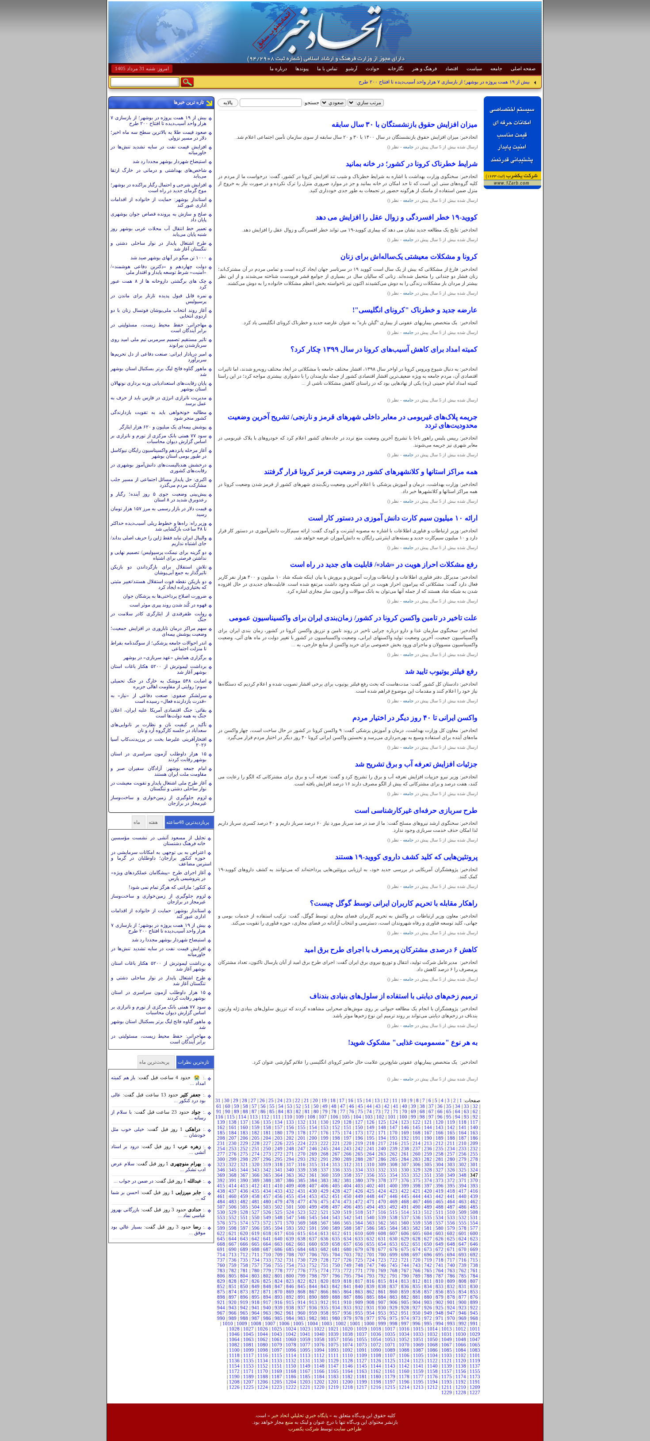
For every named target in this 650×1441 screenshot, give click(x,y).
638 (302, 1238)
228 (256, 1143)
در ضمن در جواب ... (133, 1180)
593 (290, 1228)
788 (428, 1275)
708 (290, 1254)
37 (431, 1106)
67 (431, 1111)
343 (256, 1169)
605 (417, 1233)
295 (279, 1159)
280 (451, 1159)
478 (290, 1201)
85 (272, 1111)
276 (233, 1154)
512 (428, 1212)
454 (302, 1196)
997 (405, 1323)
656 (359, 1244)
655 (371, 1244)
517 (371, 1212)
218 (371, 1143)
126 (371, 1122)
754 (290, 1265)
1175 (446, 1376)
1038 (347, 1334)
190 (428, 1138)
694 (451, 1254)
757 (256, 1265)
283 (417, 1159)
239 (394, 1148)
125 (382, 1122)
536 (417, 1217)
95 (448, 1116)
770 (371, 1270)
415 (221, 1185)
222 (325, 1143)
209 (474, 1143)
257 (451, 1154)
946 (462, 1313)
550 (256, 1217)
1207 (248, 1381)
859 (405, 1291)
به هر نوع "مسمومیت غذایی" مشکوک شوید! (413, 1042)
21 (306, 1100)
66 (440, 1111)
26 (262, 1100)
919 (244, 1302)
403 (359, 1185)
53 (289, 1106)
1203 (305, 1381)
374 (428, 1180)
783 (221, 1270)
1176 (432, 1376)
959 (313, 1313)
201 (302, 1138)
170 (394, 1132)
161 (233, 1127)
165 (451, 1132)
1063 (248, 1339)
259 (428, 1154)
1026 (262, 1328)
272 (279, 1154)
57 (254, 1106)
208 (221, 1138)
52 (298, 1106)
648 (451, 1244)
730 (302, 1260)
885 (371, 1297)
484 (221, 1201)
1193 (446, 1381)
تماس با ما (327, 68)
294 (290, 1159)
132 (302, 1122)
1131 (305, 1360)
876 (474, 1297)
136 (256, 1122)
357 (359, 1175)
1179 (390, 1376)
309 (382, 1164)
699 (394, 1254)
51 (307, 1106)
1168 (291, 1371)
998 (394, 1323)
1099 (248, 1350)
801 (279, 1275)
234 (451, 1148)
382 (336, 1180)
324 (474, 1169)
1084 (460, 1350)
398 (417, 1185)
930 (382, 1307)
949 (428, 1313)
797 (325, 1275)
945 (474, 1313)
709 (279, 1254)
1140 (432, 1366)
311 (359, 1164)
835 (417, 1286)
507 (221, 1207)
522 (313, 1212)
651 (417, 1244)
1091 (361, 1350)
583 (405, 1228)
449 (359, 1196)
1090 (376, 1350)
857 (428, 1291)
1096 (291, 1350)
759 (233, 1265)
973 (417, 1318)
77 (342, 1111)
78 (333, 1111)
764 (440, 1270)
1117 (248, 1355)
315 (313, 1164)
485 (474, 1207)
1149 (305, 1366)
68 (422, 1111)
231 (221, 1143)
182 (256, 1132)
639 (290, 1238)
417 (462, 1191)
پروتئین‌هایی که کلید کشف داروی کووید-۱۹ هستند (406, 857)
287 (371, 1159)
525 (279, 1212)
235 (440, 1148)
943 (233, 1307)
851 (233, 1286)
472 (359, 1201)
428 (336, 1191)
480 (267, 1201)
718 (440, 1260)
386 (290, 1180)
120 (440, 1122)
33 (466, 1106)
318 (279, 1164)
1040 (319, 1334)
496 (348, 1207)
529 (233, 1212)
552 (233, 1217)
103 (369, 1116)
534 (440, 1217)
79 (325, 1111)
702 (359, 1254)
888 (336, 1297)
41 (395, 1106)
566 (336, 1222)
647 (462, 1244)
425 (371, 1191)
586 (371, 1228)
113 (254, 1116)
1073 (361, 1344)
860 (394, 1291)
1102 (460, 1355)
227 (267, 1143)
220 (348, 1143)
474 (336, 1201)
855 (451, 1291)
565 (348, 1222)
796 (336, 1275)
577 (474, 1228)
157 (279, 1127)
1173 (475, 1376)
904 (417, 1302)
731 (290, 1260)
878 (451, 1297)
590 (325, 1228)
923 (462, 1307)
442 (440, 1196)
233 (462, 1148)
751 (325, 1265)
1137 (475, 1366)
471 (371, 1201)
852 (221, 1286)
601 (462, 1233)
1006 (284, 1323)
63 (466, 1111)
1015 (418, 1328)
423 (394, 1191)
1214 (404, 1387)
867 (313, 1291)
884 (382, 1297)
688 (256, 1249)
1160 (404, 1371)
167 (428, 1132)
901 (451, 1302)
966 (233, 1313)
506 (233, 1207)
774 (325, 1270)
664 (267, 1244)
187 (462, 1138)
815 (382, 1281)
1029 (475, 1334)
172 (371, 1132)
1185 (305, 1376)
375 (417, 1180)
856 (440, 1291)
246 (313, 1148)
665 (256, 1244)
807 (474, 1281)
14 (368, 1100)
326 (451, 1169)
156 (290, 1127)
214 (417, 1143)
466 (428, 1201)
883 (394, 1297)
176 (325, 1132)
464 (451, 1201)
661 (302, 1244)
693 (462, 1254)
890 (313, 1297)
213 (428, 1143)
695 (440, 1254)
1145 (361, 1366)
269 (313, 1154)
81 (307, 1111)
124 (394, 1122)
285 (394, 1159)
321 (244, 1164)
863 (359, 1291)
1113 (305, 1355)
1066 (460, 1344)
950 (417, 1313)
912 (325, 1302)
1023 (305, 1328)
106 (334, 1116)
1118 (234, 1355)
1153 (248, 1366)
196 (359, 1138)
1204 (291, 1381)
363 (290, 1175)
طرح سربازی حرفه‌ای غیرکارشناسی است (416, 810)
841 (348, 1286)
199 (325, 1138)
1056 (347, 1339)
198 (336, 1138)
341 (279, 1169)
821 (313, 1281)
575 (233, 1222)
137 (244, 1122)
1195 (418, 1381)
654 (382, 1244)
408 (302, 1185)
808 (462, 1281)
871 (267, 1291)
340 (290, 1169)
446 (394, 1196)
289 (348, 1159)
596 (256, 1228)
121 (428, 1122)
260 (417, 1154)
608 (382, 1233)
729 (313, 1260)
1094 (319, 1350)
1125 (390, 1360)
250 (267, 1148)
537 (405, 1217)
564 (359, 1222)
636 (325, 1238)
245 (325, 1148)
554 (474, 1222)
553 (221, 1217)
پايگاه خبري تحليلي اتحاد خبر (299, 1415)
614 (313, 1233)
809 (451, 1281)
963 (267, 1313)
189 (440, 1138)
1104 (432, 1355)
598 (233, 1228)
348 (462, 1175)
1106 (404, 1355)
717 (451, 1260)
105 (346, 1116)
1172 (234, 1371)
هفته (153, 822)
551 (244, 1217)
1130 (319, 1360)
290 (336, 1159)
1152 (262, 1366)
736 (233, 1260)
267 (336, 1154)
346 (221, 1169)
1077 (305, 1344)
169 (405, 1132)
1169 (276, 1371)
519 (348, 1212)
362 (302, 1175)
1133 (276, 1360)
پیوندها (302, 68)
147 (394, 1127)
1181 (361, 1376)
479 (279, 1201)
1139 (446, 1366)
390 (244, 1180)
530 (221, 1212)
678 (371, 1249)
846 (290, 1286)
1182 (347, 1376)
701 (371, 1254)
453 (313, 1196)
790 (405, 1275)
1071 (390, 1344)
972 (428, 1318)
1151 (276, 1366)
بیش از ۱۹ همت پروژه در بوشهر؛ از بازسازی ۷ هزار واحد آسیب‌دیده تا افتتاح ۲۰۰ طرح (444, 81)
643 (244, 1238)
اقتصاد (451, 68)
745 (394, 1265)
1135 (248, 1360)
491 (405, 1207)
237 (417, 1148)
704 (336, 1254)
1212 (432, 1387)
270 (302, 1154)
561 (394, 1222)
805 (233, 1275)
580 (440, 1228)
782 (233, 1270)
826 (256, 1281)
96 (440, 1116)
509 (462, 1212)
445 (405, 1196)
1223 (276, 1387)
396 (440, 1185)
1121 (446, 1360)
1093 (333, 1350)
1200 (347, 1381)
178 (302, 1132)
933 (348, 1307)
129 (336, 1122)
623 (474, 1238)
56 (263, 1106)
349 (451, 1175)
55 (272, 1106)
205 (256, 1138)
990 (221, 1318)
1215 (390, 1387)
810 (440, 1281)
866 (325, 1291)
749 (348, 1265)
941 (256, 1307)
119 (451, 1122)
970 (451, 1318)
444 (417, 1196)
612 (336, 1233)
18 (333, 1100)
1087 (418, 1350)
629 (405, 1238)
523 (302, 1212)
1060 (291, 1339)
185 (221, 1132)
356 (371, 1175)
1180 (376, 1376)
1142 (404, 1366)
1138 (460, 1366)
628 (417, 1238)
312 (348, 1164)
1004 (312, 1323)
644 (233, 1238)
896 (244, 1297)
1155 (475, 1371)
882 (405, 1297)
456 (279, 1196)
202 (290, 1138)
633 (359, 1238)
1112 (319, 1355)
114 (242, 1116)
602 (451, 1233)
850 (244, 1286)
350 (440, 1175)
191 (417, 1138)
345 (233, 1169)
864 (348, 1291)
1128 (347, 1360)
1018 (376, 1328)
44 (369, 1106)
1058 (319, 1339)
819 (336, 1281)
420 (428, 1191)
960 (302, 1313)
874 (233, 1291)
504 (256, 1207)
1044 (262, 1334)
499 (313, 1207)
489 (428, 1207)
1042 (291, 1334)
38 (422, 1106)
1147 (333, 1366)
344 (244, 1169)
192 (405, 1138)
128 (348, 1122)
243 (348, 1148)
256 (462, 1154)
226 (279, 1143)
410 (279, 1185)
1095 (305, 1350)
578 (462, 1228)
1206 (262, 1381)
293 (302, 1159)
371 (462, 1180)
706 (313, 1254)
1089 (390, 1350)
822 (302, 1281)
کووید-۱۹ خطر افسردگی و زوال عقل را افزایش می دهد (397, 217)
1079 (276, 1344)
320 (256, 1164)
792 (382, 1275)
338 (313, 1169)
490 (417, 1207)
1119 (475, 1360)
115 (231, 1116)
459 (244, 1196)
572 (267, 1222)
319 (267, 1164)
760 (221, 1265)
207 (233, 1138)
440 (462, 1196)
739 (462, 1265)
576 (221, 1222)
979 (348, 1318)
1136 (234, 1360)
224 (302, 1143)
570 (290, 1222)
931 (371, 1307)
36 (440, 1106)
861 (382, 1291)
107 (323, 1116)
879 (440, 1297)
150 (359, 1127)
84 (280, 1111)
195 (371, 1138)
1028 (234, 1328)
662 (290, 1244)
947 (451, 1313)
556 (451, 1222)
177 (313, 1132)
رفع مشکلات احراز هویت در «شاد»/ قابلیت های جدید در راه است (384, 564)
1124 (404, 1360)
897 (233, 1297)
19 (324, 1100)
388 (267, 1180)
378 (382, 1180)
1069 (418, 1344)
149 (371, 1127)
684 (302, 1249)
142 (451, 1127)
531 (474, 1217)
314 (325, 1164)
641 (267, 1238)
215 (405, 1143)
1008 (256, 1323)
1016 (404, 1328)
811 (428, 1281)
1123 (418, 1360)
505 (244, 1207)
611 (348, 1233)
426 (359, 1191)
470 (382, 1201)
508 (474, 1212)
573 (256, 1222)
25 (271, 1100)
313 (336, 1164)
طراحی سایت (348, 1428)
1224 (262, 1387)
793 (371, 1275)
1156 (460, 1371)
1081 (248, 1344)
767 (405, 1270)
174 (348, 1132)
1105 (418, 1355)
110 (288, 1116)
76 (351, 1111)
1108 (376, 1355)
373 (440, 1180)
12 (386, 1100)
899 (474, 1302)
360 (325, 1175)
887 (348, 1297)
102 (380, 1116)
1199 (361, 1381)
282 (428, 1159)
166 (440, 1132)
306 (417, 1164)
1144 (376, 1366)
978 (359, 1318)
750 (336, 1265)
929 (394, 1307)
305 (428, 1164)
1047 (475, 1339)
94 (457, 1116)
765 (428, 1270)
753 (302, 1265)
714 (221, 1254)
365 (267, 1175)
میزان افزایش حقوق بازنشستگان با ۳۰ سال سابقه (405, 124)
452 (325, 1196)
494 (371, 1207)
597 (244, 1228)
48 (333, 1106)
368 (233, 1175)
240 (382, 1148)
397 (428, 1185)
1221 (305, 1387)
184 (233, 1132)
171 (382, 1132)
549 (267, 1217)
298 (244, 1159)
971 (440, 1318)
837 (394, 1286)
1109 (361, 1355)
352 (417, 1175)
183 (244, 1132)
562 (382, 1222)
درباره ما (278, 68)
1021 (333, 1328)
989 (233, 1318)
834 (428, 1286)
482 (244, 1201)
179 (290, 1132)
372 (451, 1180)
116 (219, 1116)
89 (236, 1111)
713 (233, 1254)
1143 (390, 1366)
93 (466, 1116)
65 (448, 1111)
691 (221, 1249)
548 (279, 1217)
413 (244, 1185)
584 (394, 1228)
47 (342, 1106)
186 (474, 1138)
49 (325, 1106)
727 (336, 1260)
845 (302, 1286)
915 (290, 1302)
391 (233, 1180)
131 (313, 1122)
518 (359, 1212)
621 (233, 1233)
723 (382, 1260)
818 (348, 1281)
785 (462, 1275)
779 (267, 1270)
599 (221, 1228)
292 (313, 1159)
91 (219, 1111)
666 (244, 1244)
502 (279, 1207)
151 (348, 1127)
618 (267, 1233)
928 (405, 1307)
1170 (262, 1371)
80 (316, 1111)
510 (451, 1212)
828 (233, 1281)
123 (405, 1122)
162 (221, 1127)
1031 (446, 1334)
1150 (291, 1366)
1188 (262, 1376)
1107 (390, 1355)
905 (405, 1302)
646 (474, 1244)
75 (360, 1111)
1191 (475, 1381)
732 (279, 1260)
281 (440, 1159)
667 (233, 1244)
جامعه (496, 68)
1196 (404, 1381)
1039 (333, 1334)
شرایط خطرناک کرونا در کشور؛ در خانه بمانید (412, 163)
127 (359, 1122)
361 (313, 1175)
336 (336, 1169)
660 (313, 1244)
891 (302, 1297)
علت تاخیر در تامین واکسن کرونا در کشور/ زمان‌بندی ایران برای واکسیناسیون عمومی (353, 618)
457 (267, 1196)
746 (382, 1265)
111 (277, 1116)
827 (244, 1281)
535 (428, 1217)
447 (382, 1196)
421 (417, 1191)
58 (245, 1106)
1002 (341, 1323)
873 (244, 1291)
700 (382, 1254)
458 (256, 1196)
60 (227, 1106)
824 (279, 1281)
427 (348, 1191)
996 (417, 1323)
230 (233, 1143)
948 (440, 1313)
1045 (248, 1334)
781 (244, 1270)
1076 (319, 1344)
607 (394, 1233)
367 (244, 1175)
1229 (446, 1392)
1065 (475, 1344)
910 (348, 1302)
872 (256, 1291)
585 (382, 1228)
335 (348, 1169)
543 (336, 1217)
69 (413, 1111)
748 (359, 1265)
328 (428, 1169)
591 (313, 1228)
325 (462, 1169)
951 (405, 1313)
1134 (262, 1360)
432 (290, 1191)
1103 (446, 1355)
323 (221, 1164)
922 (474, 1307)
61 (219, 1106)
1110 (347, 1355)
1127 (361, 1360)
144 (428, 1127)
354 (394, 1175)
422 (405, 1191)
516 (382, 1212)
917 (267, 1302)
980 (336, 1318)
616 (290, 1233)
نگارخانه (396, 68)
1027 (248, 1328)
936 (313, 1307)
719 (428, 1260)
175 (336, 1132)
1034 (404, 1334)
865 (336, 1291)
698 (405, 1254)
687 (267, 1249)
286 (382, 1159)
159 (256, 1127)
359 (336, 1175)
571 (279, 1222)
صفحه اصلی (523, 68)
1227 (475, 1392)
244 (336, 1148)
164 (462, 1132)
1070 (404, 1344)
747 (371, 1265)
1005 (298, 1323)
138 (233, 1122)
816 (371, 1281)
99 (413, 1116)
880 (428, 1297)
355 (382, 1175)
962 (279, 1313)
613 (325, 1233)
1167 (305, 1371)
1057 (333, 1339)
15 (359, 1100)
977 (371, 1318)
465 (440, 1201)
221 (336, 1143)
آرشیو (351, 68)
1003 (326, 1323)
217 (382, 1143)
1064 (234, 1339)
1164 (347, 1371)
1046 (234, 1334)
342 (267, 1169)
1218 (347, 1387)
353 (405, 1175)
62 (475, 1111)
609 (371, 1233)
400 (394, 1185)
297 (256, 1159)
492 (394, 1207)
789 (417, 1275)
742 (428, 1265)
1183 (333, 1376)
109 (300, 1116)
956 (348, 1313)
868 (302, 1291)
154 (313, 1127)
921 (221, 1302)
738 (474, 1265)
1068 (432, 1344)
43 (378, 1106)
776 (302, 1270)
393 (474, 1185)
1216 (376, 1387)
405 (336, 1185)
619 (256, 1233)
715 (474, 1260)
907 (382, 1302)
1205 (276, 1381)
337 (325, 1169)
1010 (227, 1323)
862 (371, 1291)
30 (226, 1100)
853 (474, 1291)
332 (382, 1169)
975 (394, 1318)
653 (394, 1244)
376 (405, 1180)
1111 (333, 1355)
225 (290, 1143)
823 (290, 1281)
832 (451, 1286)
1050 (432, 1339)
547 (290, 1217)
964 (256, 1313)
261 (405, 1154)
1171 (248, 1371)
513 (417, 1212)
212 (440, 1143)
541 (359, 1217)
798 (313, 1275)
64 (457, 1111)
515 (394, 1212)
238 (405, 1148)
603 (440, 1233)
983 (302, 1318)
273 (267, 1154)
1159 (418, 1371)
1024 (291, 1328)
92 (475, 1116)
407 (313, 1185)
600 (474, 1233)
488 (440, 1207)
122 (417, 1122)
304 (440, 1164)
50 (316, 1106)
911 (336, 1302)
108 (311, 1116)
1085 (446, 1350)
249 (279, 1148)
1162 (376, 1371)
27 (253, 1100)
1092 (347, 1350)
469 (394, 1201)
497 (336, 1207)
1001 (355, 1323)
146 (405, 1127)
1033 (418, 1334)
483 (233, 1201)
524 (290, 1212)
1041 (305, 1334)
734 (256, 1260)
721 (405, 1260)
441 (451, 1196)
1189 (248, 1376)
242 (359, 1148)
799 (302, 1275)
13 (377, 1100)
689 (244, 1249)
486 (462, 1207)
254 (221, 1148)
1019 (361, 1328)
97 (431, 1116)
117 (474, 1122)
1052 (404, 1339)
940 (267, 1307)
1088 (404, 1350)
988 (244, 1318)
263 (382, 1154)
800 (290, 1275)
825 (267, 1281)
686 (279, 1249)
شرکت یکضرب (303, 1428)
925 (440, 1307)
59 (236, 1106)
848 (267, 1286)
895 (256, 1297)
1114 (291, 1355)
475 (325, 1201)
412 (256, 1185)
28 (244, 1100)
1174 (460, 1376)
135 (267, 1122)
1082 (234, 1344)
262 (394, 1154)
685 (290, 1249)
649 (440, 1244)
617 (279, 1233)
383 (325, 1180)
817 (359, 1281)
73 (378, 1111)
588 (348, 1228)
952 (394, 1313)
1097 (276, 1350)
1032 (432, 1334)
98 (422, 1116)
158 (267, 1127)
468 (405, 1201)
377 (394, 1180)
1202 (319, 1381)
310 (371, 1164)
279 (462, 1159)
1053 (390, 1339)
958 (325, 1313)
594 (279, 1228)
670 (462, 1249)
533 (451, 1217)
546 (302, 1217)
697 (417, 1254)
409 (290, 1185)
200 (313, 1138)
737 (221, 1260)
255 (474, 1154)
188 (451, 1138)
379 (371, 1180)
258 (440, 1154)
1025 (276, 1328)
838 (382, 1286)
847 (279, 1286)
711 (256, 1254)
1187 (276, 1376)
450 (348, 1196)
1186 (291, 1376)
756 (267, 1265)
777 (290, 1270)
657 (348, 1244)
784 (474, 1275)
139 (221, 1122)
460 (233, 1196)
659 (325, 1244)
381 (348, 1180)
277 (221, 1154)
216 (394, 1143)
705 (325, 1254)
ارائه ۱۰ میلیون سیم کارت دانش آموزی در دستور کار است (393, 518)
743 (417, 1265)
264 (371, 1154)
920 (233, 1302)
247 (302, 1148)
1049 (446, 1339)
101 (392, 1116)
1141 (418, 1366)
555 (462, 1222)
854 (462, 1291)
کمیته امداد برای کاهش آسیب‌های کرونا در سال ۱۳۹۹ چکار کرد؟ (384, 349)
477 (302, 1201)
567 (325, 1222)
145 (417, 1127)
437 (233, 1191)
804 (244, 1275)
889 (325, 1297)
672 (440, 1249)
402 (371, 1185)
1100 (234, 1350)
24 (280, 1100)
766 (417, 1270)
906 (394, 1302)
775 (313, 1270)
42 (387, 1106)
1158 (432, 1371)
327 (440, 1169)
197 (348, 1138)
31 (218, 1100)
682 (325, 1249)
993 (451, 1323)
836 (405, 1286)
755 (279, 1265)
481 (256, 1201)
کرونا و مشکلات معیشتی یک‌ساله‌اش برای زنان (409, 256)
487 (451, 1207)
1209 (475, 1387)
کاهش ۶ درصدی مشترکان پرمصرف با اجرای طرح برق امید (391, 949)
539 (382, 1217)
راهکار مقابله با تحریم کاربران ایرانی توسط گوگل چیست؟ (394, 903)
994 (440, 1323)
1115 (276, 1355)
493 (382, 1207)
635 (336, 1238)
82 (298, 1111)
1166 (319, 1371)
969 (462, 1318)
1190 (234, 1376)
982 (313, 1318)
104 (357, 1116)
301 (474, 1164)
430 (313, 1191)
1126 (376, 1360)
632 (371, 1238)
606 (405, 1233)
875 (221, 1291)
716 (462, 1260)
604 (428, 1233)
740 (451, 1265)
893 (279, 1297)
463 (462, 1201)
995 (428, 1323)
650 (428, 1244)
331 (394, 1169)
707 (302, 1254)
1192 (460, 1381)
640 (279, 1238)
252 (244, 1148)
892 (290, 1297)
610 (359, 1233)
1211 (446, 1387)
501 (290, 1207)
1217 (361, 1387)
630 (394, 1238)
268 (325, 1154)
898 (221, 1297)
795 (348, 1275)
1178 (404, 1376)
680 (348, 1249)
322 (233, 1164)
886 (359, 1297)
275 (244, 1154)
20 (315, 1100)
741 (440, 1265)
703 (348, 1254)
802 (267, 1275)
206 (244, 1138)
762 (462, 1270)
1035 (390, 1334)
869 (290, 1291)
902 (440, 1302)
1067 (446, 1344)
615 (302, 1233)
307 (405, 1164)
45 (360, 1106)
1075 (333, 1344)
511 (440, 1212)
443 (428, 1196)
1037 (361, 1334)
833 (440, 1286)
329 (417, 1169)
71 (395, 1111)
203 (279, 1138)
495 (359, 1207)
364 (279, 1175)
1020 (347, 1328)
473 (348, 1201)
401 (382, 1185)
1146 (347, 1366)
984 (290, 1318)
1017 (390, 1328)
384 (313, 1180)
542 (348, 1217)
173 (359, 1132)
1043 (276, 1334)
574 (244, 1222)
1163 (361, 1371)
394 (462, 1185)
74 (369, 1111)
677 (382, 1249)
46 (351, 1106)
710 (267, 1254)
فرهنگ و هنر (424, 68)
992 (462, 1323)
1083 (475, 1350)
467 (417, 1201)
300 (221, 1159)
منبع (289, 1422)
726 (348, 1260)
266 (348, 1154)
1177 (418, 1376)
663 (279, 1244)
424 (382, 1191)
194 (382, 1138)
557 (440, 1222)
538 (394, 1217)
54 (280, 1106)
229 (244, 1143)
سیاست (474, 68)
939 (279, 1307)
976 (382, 1318)
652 (405, 1244)
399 (405, 1185)
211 (451, 1143)
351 (428, 1175)
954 (371, 1313)
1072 (376, 1344)
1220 (319, 1387)
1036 (376, 1334)
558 (428, 1222)
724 (371, 1260)
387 (279, 1180)
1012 (460, 1328)
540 (371, 1217)
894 (267, 1297)
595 (267, 1228)
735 (244, 1260)
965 (244, 1313)
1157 (446, 1371)
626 (440, 1238)
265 (359, 1154)
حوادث (372, 68)
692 (474, 1254)
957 (336, 1313)
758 (244, 1265)
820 (325, 1281)
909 (359, 1302)
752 (313, 1265)
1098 (262, 1350)
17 (341, 1100)
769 (382, 1270)
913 (313, 1302)
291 (325, 1159)
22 (297, 1100)
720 (417, 1260)
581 (428, 1228)
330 (405, 1169)
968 (474, 1318)
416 (474, 1191)
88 (245, 1111)
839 (371, 1286)
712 (244, 1254)
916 (279, 1302)
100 (403, 1116)
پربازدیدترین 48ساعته (187, 822)
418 (451, 1191)
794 (359, 1275)
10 (403, 1100)
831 (462, 1286)
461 (221, 1196)
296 (267, 1159)
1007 (270, 1323)
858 (417, 1291)
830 (474, 1286)
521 (325, 1212)
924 (451, 1307)
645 (221, 1238)
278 (474, 1159)
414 (233, 1185)
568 (313, 1222)
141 (462, 1127)
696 (428, 1254)
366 (256, 1175)
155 (302, 1127)
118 (462, 1122)
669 (474, 1249)
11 (395, 1100)
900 (462, 1302)
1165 (333, 1371)
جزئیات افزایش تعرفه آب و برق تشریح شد (416, 764)
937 (302, 1307)
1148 (319, 1366)
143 (440, 1127)
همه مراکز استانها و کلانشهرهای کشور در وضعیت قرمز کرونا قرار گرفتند (371, 471)
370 (474, 1180)
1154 (234, 1366)
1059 (305, 1339)
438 (221, 1191)
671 (451, 1249)
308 (394, 1164)
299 (233, 1159)
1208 (234, 1381)
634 (348, 1238)
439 (474, 1196)
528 (244, 1212)
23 (288, 1100)
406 (325, 1185)
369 (221, 1175)
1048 (460, 1339)
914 (302, 1302)
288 (359, 1159)
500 (302, 1207)
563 (371, 1222)
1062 (262, 1339)
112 (265, 1116)
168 (417, 1132)
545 (313, 1217)
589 (336, 1228)
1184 (319, 1376)
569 (302, 1222)
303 (451, 1164)
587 (359, 1228)
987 (256, 1318)
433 (279, 1191)
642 (256, 1238)
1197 (390, 1381)
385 (302, 1180)
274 (256, 1154)
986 (267, 1318)
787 (440, 1275)
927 (417, 1307)
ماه (137, 822)
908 (371, 1302)
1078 (291, 1344)
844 (313, 1286)
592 (302, 1228)
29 (235, 1100)
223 (313, 1143)
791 (394, 1275)
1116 (262, 1355)
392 (221, 1180)
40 (404, 1106)
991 (474, 1323)
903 (428, 1302)
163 (474, 1132)
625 (451, 1238)
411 (267, 1185)
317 (290, 1164)
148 (382, 1127)
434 (267, 1191)
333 (371, 1169)
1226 (234, 1387)
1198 (376, 1381)
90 (227, 1111)
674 (417, 1249)
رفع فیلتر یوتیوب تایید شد (441, 671)
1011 (475, 1328)
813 (405, 1281)
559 (417, 1222)
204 (267, 1138)
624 (462, 1238)
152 (336, 1127)
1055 (361, 1339)
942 (244, 1307)
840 (359, 1286)
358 (348, 1175)
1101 (475, 1355)
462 (474, 1201)
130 (325, 1122)
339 (302, 1169)
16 (350, 1100)
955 (359, 1313)
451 (336, 1196)
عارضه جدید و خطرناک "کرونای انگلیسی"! (415, 310)
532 (462, 1217)
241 (371, 1148)
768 (394, 1270)
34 (457, 1106)
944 (221, 1307)
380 (359, 1180)
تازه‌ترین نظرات (193, 1062)
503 (267, 1207)
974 (405, 1318)
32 (475, 1106)
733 (267, 1260)
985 (279, 1318)
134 (279, 1122)
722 (394, 1260)
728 (325, 1260)
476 (313, 1201)
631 (382, 1238)
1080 (262, 1344)
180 (279, 1132)
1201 (333, 1381)
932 (359, 1307)
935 (325, 1307)
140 (474, 1127)
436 (244, 1191)
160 (244, 1127)
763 (451, 1270)
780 (256, 1270)
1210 (460, 1387)
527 (256, 1212)
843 (325, 1286)
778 (279, 1270)
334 (359, 1169)
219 (359, 1143)
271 (290, 1154)
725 (359, 1260)
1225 (248, 1387)
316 (302, 1164)
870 (279, 1291)
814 (394, 1281)
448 (371, 1196)
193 (394, 1138)
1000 (369, 1323)
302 (462, 1164)
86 (263, 1111)
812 (417, 1281)
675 (405, 1249)
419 (440, 1191)
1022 (319, 1328)
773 (336, 1270)
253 (233, 1148)
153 (325, 1127)
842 (336, 1286)
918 (256, 1302)
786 (451, 1275)
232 (474, 1148)
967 (221, 1313)
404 (348, 1185)
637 (313, 1238)
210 (462, 1143)
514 (405, 1212)
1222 (291, 1387)
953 (382, 1313)
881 (417, 1297)
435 (256, 1191)
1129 (333, 1360)
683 (313, 1249)
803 (256, 1275)
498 (325, 1207)
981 (325, 1318)
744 (405, 1265)
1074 (347, 1344)
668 (221, 1244)
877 (462, 1297)
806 (221, 1275)
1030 (460, 1334)
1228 (460, 1392)
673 (428, 1249)
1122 (432, 1360)
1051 (418, 1339)
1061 (276, 1339)
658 (336, 1244)
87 (254, 1111)
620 (244, 1233)
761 (474, 1270)
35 (448, 1106)
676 (394, 1249)
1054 (376, 1339)
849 (256, 1286)
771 (359, 1270)
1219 (333, 1387)
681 (336, 1249)
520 (336, 1212)
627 (428, 1238)
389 (256, 1180)
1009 (242, 1323)
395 (451, 1185)
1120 (460, 1360)
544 (325, 1217)
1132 (291, 1360)
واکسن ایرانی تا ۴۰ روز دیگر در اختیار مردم (415, 717)
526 (267, 1212)
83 (289, 1111)
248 (290, 1148)
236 (428, 1148)
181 (267, 1132)
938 (290, 1307)
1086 (432, 1350)
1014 (432, 1328)
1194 (432, 1381)
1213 (418, 1387)
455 (290, 1196)
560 (405, 1222)
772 (348, 1270)
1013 (446, 1328)
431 (302, 1191)
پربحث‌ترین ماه (154, 1062)
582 (417, 1228)
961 (290, 1313)
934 (336, 1307)
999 (382, 1323)
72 (387, 1111)
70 (404, 1111)
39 (413, 1106)
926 (428, 1307)
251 (256, 1148)
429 (325, 1191)
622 (221, 1233)
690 (233, 1249)
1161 (390, 1371)
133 (290, 1122)
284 (405, 1159)
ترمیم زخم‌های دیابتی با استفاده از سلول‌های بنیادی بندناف (394, 996)
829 (221, 1281)
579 (451, 1228)
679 (359, 1249)
